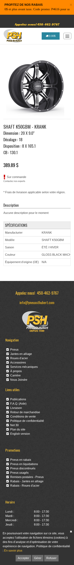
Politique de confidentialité (26, 420)
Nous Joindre (18, 379)
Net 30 (14, 425)
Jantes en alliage (20, 353)
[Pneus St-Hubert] (13, 36)
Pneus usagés (19, 472)
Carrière (15, 375)
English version (19, 433)
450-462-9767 (48, 293)
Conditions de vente (22, 416)
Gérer (37, 558)
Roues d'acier (18, 358)
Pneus (13, 349)
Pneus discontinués (22, 468)
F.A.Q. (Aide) (17, 403)
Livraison (15, 407)
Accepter (23, 558)
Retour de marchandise (24, 412)
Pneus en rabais (20, 459)
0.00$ (52, 35)
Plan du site (17, 429)
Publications (17, 399)
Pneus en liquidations (23, 464)
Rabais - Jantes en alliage (26, 481)
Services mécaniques (23, 366)
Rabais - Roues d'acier (24, 485)
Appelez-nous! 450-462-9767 (37, 24)
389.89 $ (10, 164)
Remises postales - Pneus (26, 477)
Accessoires (17, 362)
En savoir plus (13, 550)
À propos (15, 371)
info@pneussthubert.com (37, 302)
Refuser (51, 558)
